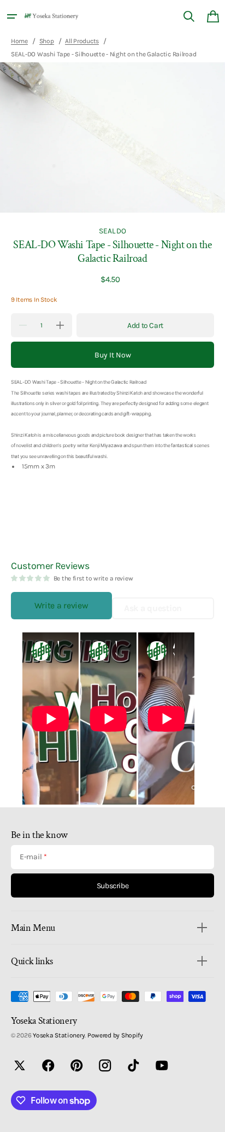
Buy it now (112, 355)
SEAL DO (112, 230)
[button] (12, 16)
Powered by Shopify (115, 1035)
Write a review (61, 605)
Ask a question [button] (153, 608)
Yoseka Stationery (59, 1035)
